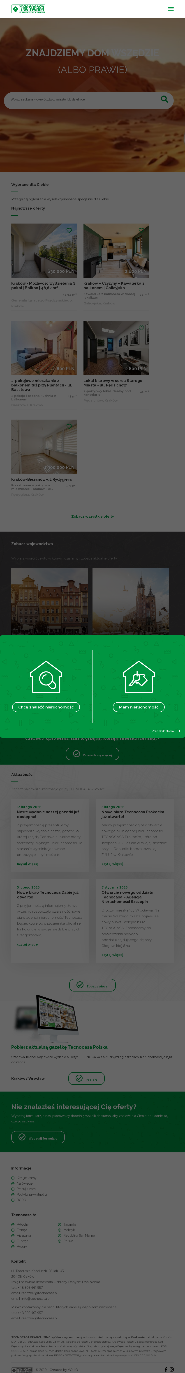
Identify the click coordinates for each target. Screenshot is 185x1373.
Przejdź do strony (163, 731)
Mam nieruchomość (139, 707)
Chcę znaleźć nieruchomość (46, 707)
